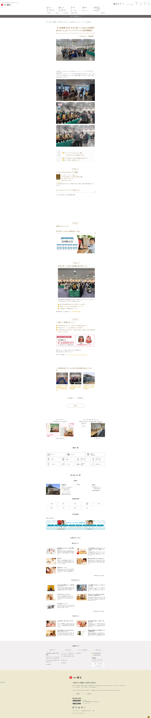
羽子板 (74, 7)
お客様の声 (89, 693)
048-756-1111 (66, 490)
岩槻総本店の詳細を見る (66, 494)
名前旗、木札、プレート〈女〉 (51, 10)
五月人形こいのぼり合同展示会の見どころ (77, 158)
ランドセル (86, 10)
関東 (75, 503)
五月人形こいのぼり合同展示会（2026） (76, 155)
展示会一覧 (98, 438)
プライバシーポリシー (76, 710)
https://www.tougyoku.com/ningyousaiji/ (77, 354)
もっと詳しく (48, 664)
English (93, 710)
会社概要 (77, 693)
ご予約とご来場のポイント (73, 160)
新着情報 (91, 36)
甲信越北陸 (87, 504)
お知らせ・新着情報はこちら (75, 16)
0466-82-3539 (97, 488)
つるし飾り (75, 10)
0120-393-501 (67, 488)
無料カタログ (98, 464)
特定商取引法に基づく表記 (86, 710)
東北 (63, 503)
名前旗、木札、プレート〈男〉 (63, 10)
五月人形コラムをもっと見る (98, 611)
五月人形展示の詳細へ (76, 311)
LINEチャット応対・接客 (66, 492)
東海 (99, 503)
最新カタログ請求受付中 (60, 438)
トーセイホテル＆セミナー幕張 (74, 153)
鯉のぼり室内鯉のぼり (98, 8)
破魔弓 (85, 7)
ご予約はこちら (59, 182)
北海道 (51, 503)
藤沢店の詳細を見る (96, 490)
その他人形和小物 (98, 10)
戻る (75, 405)
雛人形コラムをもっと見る (99, 575)
